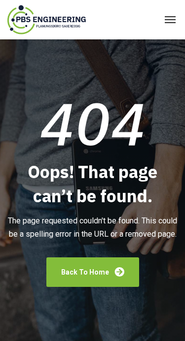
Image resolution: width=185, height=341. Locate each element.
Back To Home (86, 272)
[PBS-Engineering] (48, 20)
